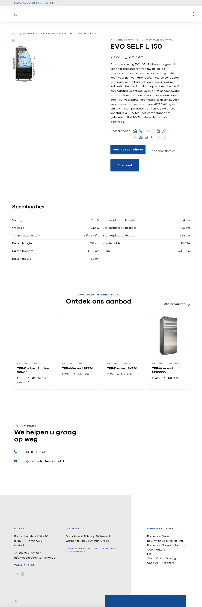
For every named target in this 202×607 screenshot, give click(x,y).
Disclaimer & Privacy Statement (88, 536)
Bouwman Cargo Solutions (166, 545)
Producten (30, 34)
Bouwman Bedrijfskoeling (165, 540)
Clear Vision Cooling (161, 558)
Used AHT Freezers (160, 563)
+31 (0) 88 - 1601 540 (34, 452)
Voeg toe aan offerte (128, 149)
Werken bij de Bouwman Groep (87, 540)
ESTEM (152, 554)
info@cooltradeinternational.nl (42, 461)
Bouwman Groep (159, 536)
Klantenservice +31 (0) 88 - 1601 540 (34, 3)
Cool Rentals (156, 549)
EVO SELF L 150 (87, 34)
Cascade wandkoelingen (57, 34)
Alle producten (174, 304)
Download (125, 165)
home (15, 34)
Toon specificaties (162, 151)
